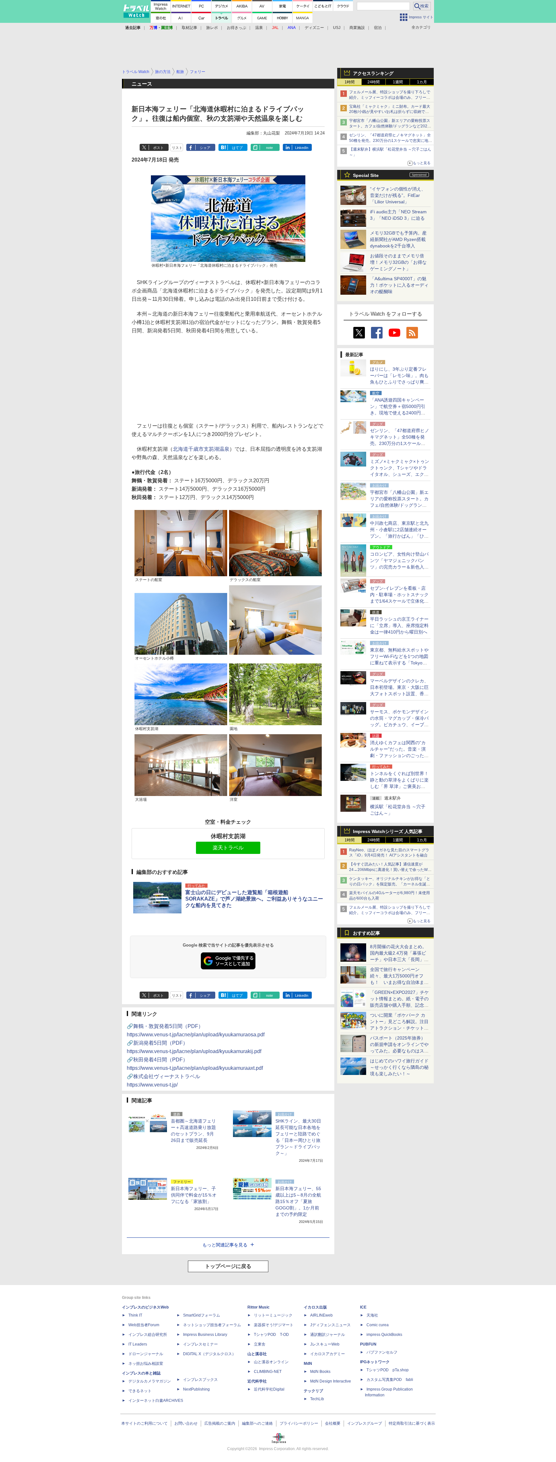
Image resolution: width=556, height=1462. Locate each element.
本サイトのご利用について (144, 1423)
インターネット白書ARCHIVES (155, 1400)
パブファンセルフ (381, 1352)
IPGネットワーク (375, 1362)
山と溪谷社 (257, 1354)
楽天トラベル (228, 847)
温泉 (259, 27)
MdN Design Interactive (330, 1381)
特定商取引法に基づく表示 (412, 1423)
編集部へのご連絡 (257, 1423)
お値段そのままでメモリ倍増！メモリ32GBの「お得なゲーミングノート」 (398, 262)
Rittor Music (258, 1307)
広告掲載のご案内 (219, 1423)
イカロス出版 (315, 1307)
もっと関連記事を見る (224, 1244)
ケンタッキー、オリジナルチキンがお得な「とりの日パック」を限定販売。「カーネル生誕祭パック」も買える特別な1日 (389, 884)
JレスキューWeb (324, 1344)
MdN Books (320, 1371)
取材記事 (189, 27)
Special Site (366, 175)
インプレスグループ (364, 1423)
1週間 (398, 82)
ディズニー (314, 27)
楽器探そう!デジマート (273, 1325)
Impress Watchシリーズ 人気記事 (387, 831)
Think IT (135, 1315)
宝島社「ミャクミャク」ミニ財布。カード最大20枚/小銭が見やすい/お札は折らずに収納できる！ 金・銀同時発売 (389, 112)
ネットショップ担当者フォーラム (212, 1325)
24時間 (373, 82)
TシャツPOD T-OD (271, 1334)
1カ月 (422, 82)
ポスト (158, 148)
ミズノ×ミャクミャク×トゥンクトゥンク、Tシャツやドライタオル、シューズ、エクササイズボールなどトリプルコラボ (399, 474)
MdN (308, 1363)
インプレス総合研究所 (147, 1334)
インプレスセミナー (200, 1344)
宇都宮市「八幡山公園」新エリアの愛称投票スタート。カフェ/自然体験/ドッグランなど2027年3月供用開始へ (389, 126)
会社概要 (332, 1423)
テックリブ (313, 1391)
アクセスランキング (373, 73)
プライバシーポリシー (299, 1423)
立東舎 (259, 1344)
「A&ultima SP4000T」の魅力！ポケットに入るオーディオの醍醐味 (399, 285)
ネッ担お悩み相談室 (145, 1363)
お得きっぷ (236, 27)
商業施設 (357, 27)
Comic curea (377, 1325)
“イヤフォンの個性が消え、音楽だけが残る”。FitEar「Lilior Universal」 (398, 195)
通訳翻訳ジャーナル (327, 1334)
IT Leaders (137, 1344)
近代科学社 (257, 1381)
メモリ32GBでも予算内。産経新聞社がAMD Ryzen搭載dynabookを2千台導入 (398, 239)
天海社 (372, 1315)
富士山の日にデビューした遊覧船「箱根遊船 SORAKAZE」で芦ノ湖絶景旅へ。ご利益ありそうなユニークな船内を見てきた (254, 899)
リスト (177, 148)
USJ (336, 27)
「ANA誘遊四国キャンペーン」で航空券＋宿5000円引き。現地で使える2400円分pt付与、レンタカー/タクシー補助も (399, 412)
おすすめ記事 (366, 933)
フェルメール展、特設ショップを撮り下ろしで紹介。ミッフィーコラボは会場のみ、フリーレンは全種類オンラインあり (389, 97)
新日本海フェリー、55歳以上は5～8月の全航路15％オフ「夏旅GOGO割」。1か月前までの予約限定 (298, 1201)
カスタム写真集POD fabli (389, 1379)
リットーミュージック (273, 1315)
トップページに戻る (228, 1266)
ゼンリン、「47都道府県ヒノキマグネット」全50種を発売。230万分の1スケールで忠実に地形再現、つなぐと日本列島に (390, 140)
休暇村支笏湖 (228, 836)
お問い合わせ (186, 1423)
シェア (205, 148)
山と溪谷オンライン (271, 1362)
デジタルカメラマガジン (149, 1381)
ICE (363, 1307)
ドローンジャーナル (145, 1354)
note (269, 148)
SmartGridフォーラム (201, 1315)
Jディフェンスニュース (330, 1325)
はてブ (237, 148)
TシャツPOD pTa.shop (387, 1370)
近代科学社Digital (269, 1389)
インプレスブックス (200, 1379)
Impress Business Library (205, 1334)
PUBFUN (368, 1344)
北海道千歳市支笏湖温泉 (201, 449)
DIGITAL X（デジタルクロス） (209, 1354)
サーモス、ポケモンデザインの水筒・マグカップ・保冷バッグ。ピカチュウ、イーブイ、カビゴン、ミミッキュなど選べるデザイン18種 (399, 724)
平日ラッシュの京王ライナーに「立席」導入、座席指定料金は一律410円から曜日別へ (399, 625)
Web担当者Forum (143, 1325)
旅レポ (212, 27)
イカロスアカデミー (327, 1354)
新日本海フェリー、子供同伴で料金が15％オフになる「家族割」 (194, 1195)
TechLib (317, 1399)
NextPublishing (196, 1389)
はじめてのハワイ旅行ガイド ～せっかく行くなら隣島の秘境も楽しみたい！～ (399, 1067)
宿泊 (378, 27)
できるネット (140, 1391)
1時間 (350, 82)
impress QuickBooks (384, 1334)
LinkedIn (301, 148)
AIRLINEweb (321, 1315)
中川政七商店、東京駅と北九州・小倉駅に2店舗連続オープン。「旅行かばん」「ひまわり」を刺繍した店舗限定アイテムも (399, 536)
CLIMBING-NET (268, 1371)
